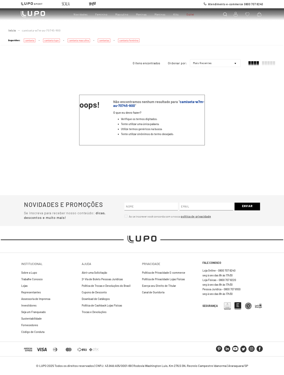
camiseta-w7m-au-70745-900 (41, 30)
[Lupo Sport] (32, 4)
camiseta (29, 40)
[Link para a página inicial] (12, 30)
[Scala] (66, 4)
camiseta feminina (128, 40)
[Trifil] (92, 4)
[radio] (253, 63)
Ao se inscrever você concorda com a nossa (155, 216)
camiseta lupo (51, 40)
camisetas (104, 40)
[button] (225, 14)
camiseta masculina (79, 40)
